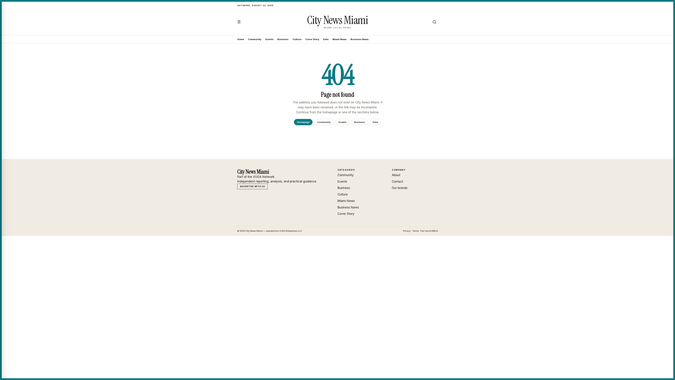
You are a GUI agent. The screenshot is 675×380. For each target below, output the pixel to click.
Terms (415, 231)
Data (326, 39)
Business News (360, 39)
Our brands (399, 188)
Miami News (340, 39)
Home (240, 39)
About (396, 175)
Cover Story (312, 39)
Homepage (303, 122)
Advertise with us (252, 186)
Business (282, 39)
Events (269, 39)
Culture (296, 39)
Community (254, 39)
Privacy (407, 231)
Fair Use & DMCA (429, 231)
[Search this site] (434, 22)
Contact (397, 181)
